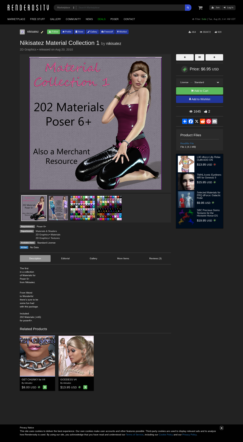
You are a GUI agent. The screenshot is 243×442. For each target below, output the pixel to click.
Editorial (65, 258)
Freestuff (108, 31)
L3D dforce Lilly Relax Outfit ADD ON (209, 158)
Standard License (46, 242)
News (89, 19)
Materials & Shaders (46, 231)
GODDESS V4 (68, 379)
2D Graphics (42, 234)
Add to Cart (201, 90)
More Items (123, 258)
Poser (114, 19)
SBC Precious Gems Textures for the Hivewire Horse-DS (208, 213)
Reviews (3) (155, 258)
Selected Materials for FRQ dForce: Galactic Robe (209, 195)
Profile (67, 31)
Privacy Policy (189, 434)
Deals (101, 19)
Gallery (55, 19)
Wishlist (123, 31)
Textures (55, 238)
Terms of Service (134, 434)
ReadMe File (187, 143)
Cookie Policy (166, 434)
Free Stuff (37, 19)
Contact (129, 19)
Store (80, 31)
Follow (54, 31)
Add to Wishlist (200, 99)
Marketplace (16, 19)
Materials (55, 234)
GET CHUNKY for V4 (33, 379)
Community (73, 19)
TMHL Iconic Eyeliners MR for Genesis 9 (209, 176)
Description (35, 258)
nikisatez (113, 43)
